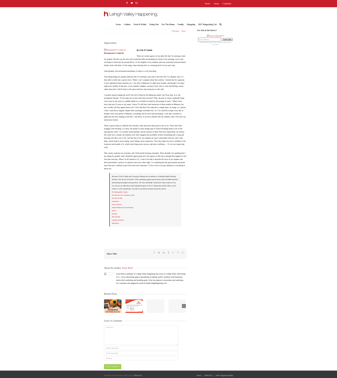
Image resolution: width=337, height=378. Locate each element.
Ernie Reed (127, 268)
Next (183, 31)
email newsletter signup (207, 42)
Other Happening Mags (224, 375)
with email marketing (220, 42)
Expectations (115, 201)
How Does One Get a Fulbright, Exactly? (123, 195)
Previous (176, 31)
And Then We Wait (117, 198)
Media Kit (138, 375)
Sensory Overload (116, 204)
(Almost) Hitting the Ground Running (122, 207)
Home (199, 375)
